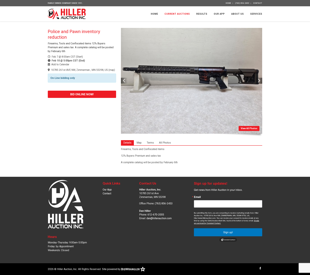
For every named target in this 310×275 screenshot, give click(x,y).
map (111, 69)
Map (139, 142)
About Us (237, 14)
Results (201, 14)
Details (127, 142)
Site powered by (111, 269)
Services (256, 14)
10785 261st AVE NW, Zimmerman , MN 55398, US (79, 69)
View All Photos (249, 128)
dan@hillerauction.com (159, 218)
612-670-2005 (156, 214)
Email (197, 197)
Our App (219, 14)
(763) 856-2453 (242, 3)
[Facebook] (260, 268)
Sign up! (228, 232)
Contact (257, 3)
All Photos (165, 142)
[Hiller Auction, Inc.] (67, 13)
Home (228, 3)
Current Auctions (177, 14)
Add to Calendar (60, 64)
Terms (150, 142)
